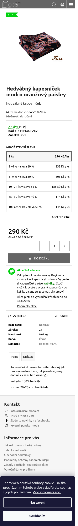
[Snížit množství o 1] (45, 246)
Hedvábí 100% (48, 343)
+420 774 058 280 (22, 415)
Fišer (23, 135)
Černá (42, 339)
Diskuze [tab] (28, 356)
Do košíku (42, 258)
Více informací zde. (47, 492)
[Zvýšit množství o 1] (64, 246)
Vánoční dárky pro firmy (19, 469)
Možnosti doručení (19, 116)
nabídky (48, 283)
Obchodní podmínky (17, 455)
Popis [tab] (14, 356)
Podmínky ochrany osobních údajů (26, 460)
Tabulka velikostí (15, 450)
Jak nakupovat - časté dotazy (23, 445)
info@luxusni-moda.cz (24, 411)
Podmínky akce (27, 306)
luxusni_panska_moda (24, 425)
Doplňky (44, 324)
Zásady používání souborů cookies (26, 464)
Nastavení (38, 502)
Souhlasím (37, 515)
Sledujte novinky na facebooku (30, 420)
